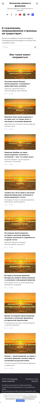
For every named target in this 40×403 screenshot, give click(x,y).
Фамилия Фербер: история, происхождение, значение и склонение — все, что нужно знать (19, 154)
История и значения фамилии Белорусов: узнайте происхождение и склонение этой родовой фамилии (19, 278)
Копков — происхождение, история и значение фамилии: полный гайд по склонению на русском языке (20, 358)
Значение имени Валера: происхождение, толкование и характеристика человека (17, 84)
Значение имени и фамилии (20, 4)
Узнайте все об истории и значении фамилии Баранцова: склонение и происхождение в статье (19, 195)
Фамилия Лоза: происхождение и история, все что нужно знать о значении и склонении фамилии (18, 119)
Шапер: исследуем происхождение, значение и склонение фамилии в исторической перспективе (19, 318)
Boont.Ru (35, 381)
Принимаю (20, 400)
